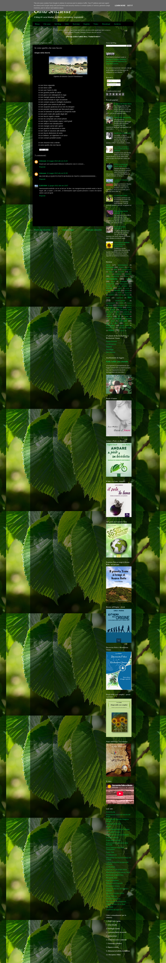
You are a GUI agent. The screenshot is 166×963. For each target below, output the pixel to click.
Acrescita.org (110, 812)
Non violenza (110, 352)
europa (127, 288)
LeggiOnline (119, 298)
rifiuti (116, 314)
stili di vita (111, 323)
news (110, 305)
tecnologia (110, 325)
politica (129, 307)
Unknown (42, 161)
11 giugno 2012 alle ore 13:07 (58, 185)
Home (37, 24)
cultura (126, 276)
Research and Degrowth (114, 883)
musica (129, 303)
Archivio (117, 24)
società (129, 318)
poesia (119, 307)
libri (130, 297)
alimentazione (123, 265)
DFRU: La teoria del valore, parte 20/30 (121, 165)
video (111, 330)
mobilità (121, 303)
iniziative (111, 295)
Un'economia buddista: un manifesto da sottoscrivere (122, 244)
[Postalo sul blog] (42, 150)
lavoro (108, 298)
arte (128, 267)
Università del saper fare (114, 910)
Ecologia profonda (112, 837)
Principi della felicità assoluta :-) (121, 212)
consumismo (114, 276)
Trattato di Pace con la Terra (115, 904)
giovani (127, 290)
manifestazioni (110, 303)
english (119, 288)
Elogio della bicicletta (113, 840)
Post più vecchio (93, 230)
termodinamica (110, 327)
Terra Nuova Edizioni (113, 899)
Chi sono (47, 24)
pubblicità (126, 312)
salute (126, 316)
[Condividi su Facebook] (46, 150)
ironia (127, 295)
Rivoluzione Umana (113, 886)
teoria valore (124, 325)
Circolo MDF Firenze (113, 832)
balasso (111, 272)
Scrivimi (76, 24)
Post (110, 81)
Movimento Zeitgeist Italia (114, 875)
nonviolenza (121, 305)
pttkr (117, 312)
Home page (68, 230)
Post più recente (42, 230)
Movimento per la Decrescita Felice (118, 872)
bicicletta (121, 272)
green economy (110, 293)
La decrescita (110, 867)
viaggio (129, 327)
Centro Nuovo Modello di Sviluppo (117, 829)
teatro (126, 323)
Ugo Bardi (109, 907)
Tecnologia (110, 349)
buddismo (118, 274)
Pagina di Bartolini (112, 880)
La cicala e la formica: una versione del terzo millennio (121, 148)
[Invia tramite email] (40, 150)
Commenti (112, 84)
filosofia (117, 290)
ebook (113, 281)
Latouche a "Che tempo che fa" (116, 869)
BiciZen (108, 826)
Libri (67, 24)
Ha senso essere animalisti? (120, 227)
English (87, 24)
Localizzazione (111, 344)
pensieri (110, 307)
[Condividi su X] (44, 150)
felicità (108, 290)
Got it (130, 6)
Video (95, 24)
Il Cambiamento (111, 855)
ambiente (110, 267)
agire (108, 265)
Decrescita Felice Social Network (117, 835)
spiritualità (123, 321)
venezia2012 (121, 327)
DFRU (129, 279)
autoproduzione (127, 269)
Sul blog (57, 24)
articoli (108, 269)
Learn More (120, 6)
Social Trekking (111, 896)
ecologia (123, 281)
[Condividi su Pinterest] (47, 150)
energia (109, 288)
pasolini (129, 305)
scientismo (109, 318)
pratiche (112, 309)
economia (110, 284)
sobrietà (118, 318)
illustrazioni (128, 293)
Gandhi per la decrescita (122, 133)
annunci (121, 267)
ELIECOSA (43, 185)
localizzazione (120, 300)
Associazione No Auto (113, 824)
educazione (124, 284)
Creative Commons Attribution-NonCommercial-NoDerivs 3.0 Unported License (116, 61)
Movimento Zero (111, 878)
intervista (120, 295)
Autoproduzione (111, 341)
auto (115, 269)
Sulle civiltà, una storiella (122, 117)
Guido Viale (110, 852)
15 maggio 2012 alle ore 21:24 (57, 161)
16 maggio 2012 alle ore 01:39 (57, 173)
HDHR (119, 293)
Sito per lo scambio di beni (115, 893)
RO (119, 316)
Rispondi (42, 167)
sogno (113, 321)
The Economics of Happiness (116, 901)
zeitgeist (122, 330)
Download (106, 24)
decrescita (111, 278)
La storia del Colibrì (120, 195)
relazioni (108, 314)
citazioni (128, 274)
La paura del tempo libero (122, 104)
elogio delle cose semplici (116, 286)
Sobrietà (109, 347)
